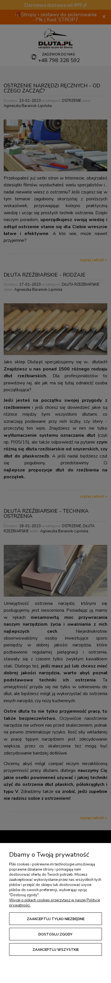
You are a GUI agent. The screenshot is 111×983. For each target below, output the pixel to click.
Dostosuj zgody (55, 934)
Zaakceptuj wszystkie (55, 949)
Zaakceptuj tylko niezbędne (56, 919)
